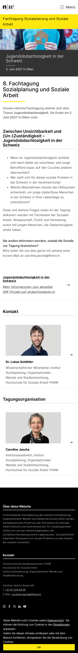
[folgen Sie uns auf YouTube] (24, 606)
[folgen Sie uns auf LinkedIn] (19, 606)
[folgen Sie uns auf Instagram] (4, 606)
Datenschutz (55, 620)
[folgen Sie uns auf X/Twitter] (14, 606)
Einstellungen (61, 624)
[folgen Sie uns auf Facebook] (9, 606)
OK (39, 647)
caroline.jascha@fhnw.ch (26, 594)
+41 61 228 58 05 (15, 589)
